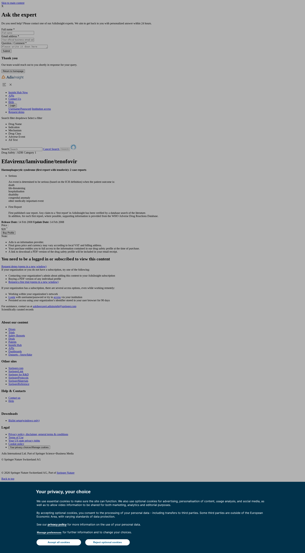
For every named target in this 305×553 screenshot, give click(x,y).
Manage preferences (49, 532)
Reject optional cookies (107, 542)
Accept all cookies (59, 542)
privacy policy (57, 524)
